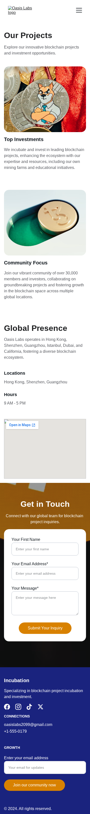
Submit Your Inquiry (45, 628)
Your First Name (26, 539)
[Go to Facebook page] (7, 707)
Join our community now (34, 785)
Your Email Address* (30, 564)
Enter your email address (26, 758)
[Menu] (79, 10)
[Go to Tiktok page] (29, 707)
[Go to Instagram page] (18, 707)
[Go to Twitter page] (41, 707)
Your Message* (25, 588)
